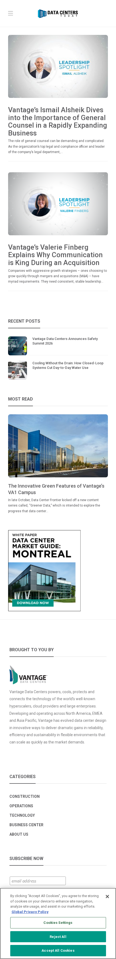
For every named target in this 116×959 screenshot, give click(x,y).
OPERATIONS (21, 806)
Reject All (58, 937)
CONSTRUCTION (24, 796)
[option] (58, 464)
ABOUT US (18, 834)
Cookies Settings (57, 923)
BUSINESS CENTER (26, 825)
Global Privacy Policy (30, 912)
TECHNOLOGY (22, 815)
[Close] (107, 896)
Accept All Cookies (58, 950)
